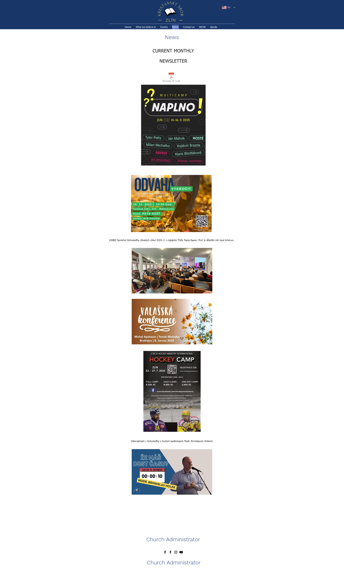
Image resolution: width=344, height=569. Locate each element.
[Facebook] (165, 552)
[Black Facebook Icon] (170, 552)
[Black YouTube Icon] (181, 552)
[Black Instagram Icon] (176, 552)
